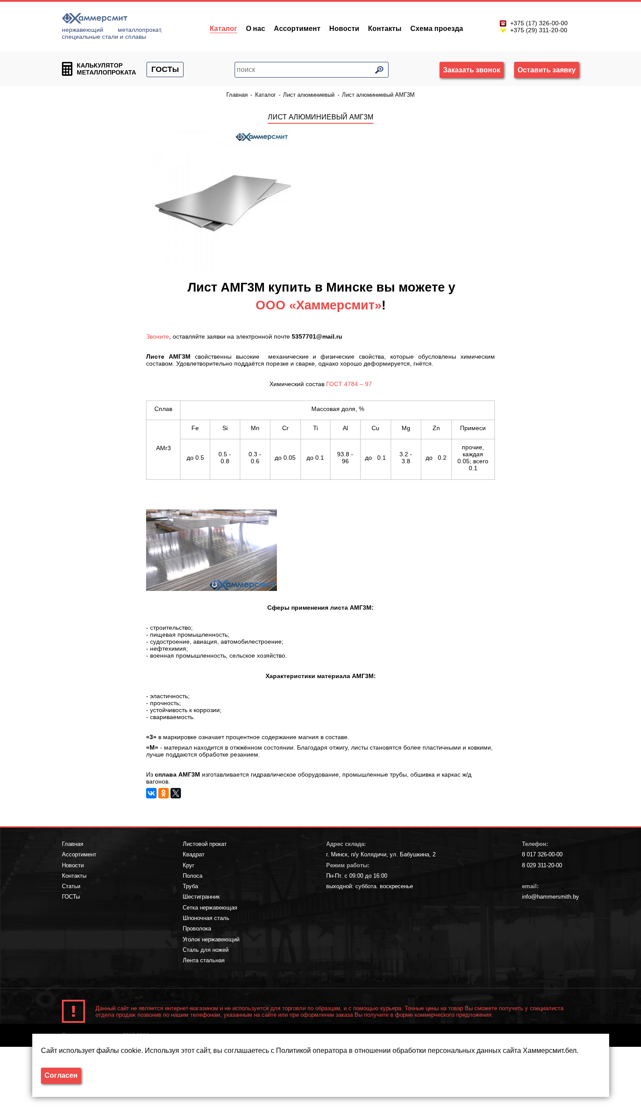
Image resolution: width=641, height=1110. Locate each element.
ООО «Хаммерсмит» (319, 305)
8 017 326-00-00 (542, 854)
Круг (188, 865)
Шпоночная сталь (206, 918)
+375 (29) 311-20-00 (538, 30)
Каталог (223, 28)
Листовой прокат (205, 844)
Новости (344, 28)
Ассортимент (297, 28)
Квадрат (194, 854)
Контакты (385, 28)
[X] (175, 793)
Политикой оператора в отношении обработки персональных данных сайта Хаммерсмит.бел (426, 1050)
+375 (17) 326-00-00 (539, 23)
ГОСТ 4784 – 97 (349, 383)
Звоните (157, 336)
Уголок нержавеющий (211, 939)
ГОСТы (165, 69)
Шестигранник (201, 896)
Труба (190, 886)
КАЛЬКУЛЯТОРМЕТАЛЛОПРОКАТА (106, 69)
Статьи (71, 886)
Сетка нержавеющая (210, 907)
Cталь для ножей (205, 950)
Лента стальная (204, 960)
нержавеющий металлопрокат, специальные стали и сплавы (112, 33)
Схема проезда (436, 28)
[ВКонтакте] (151, 793)
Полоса (192, 875)
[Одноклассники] (163, 793)
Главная (72, 844)
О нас (255, 28)
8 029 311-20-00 (542, 865)
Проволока (197, 928)
